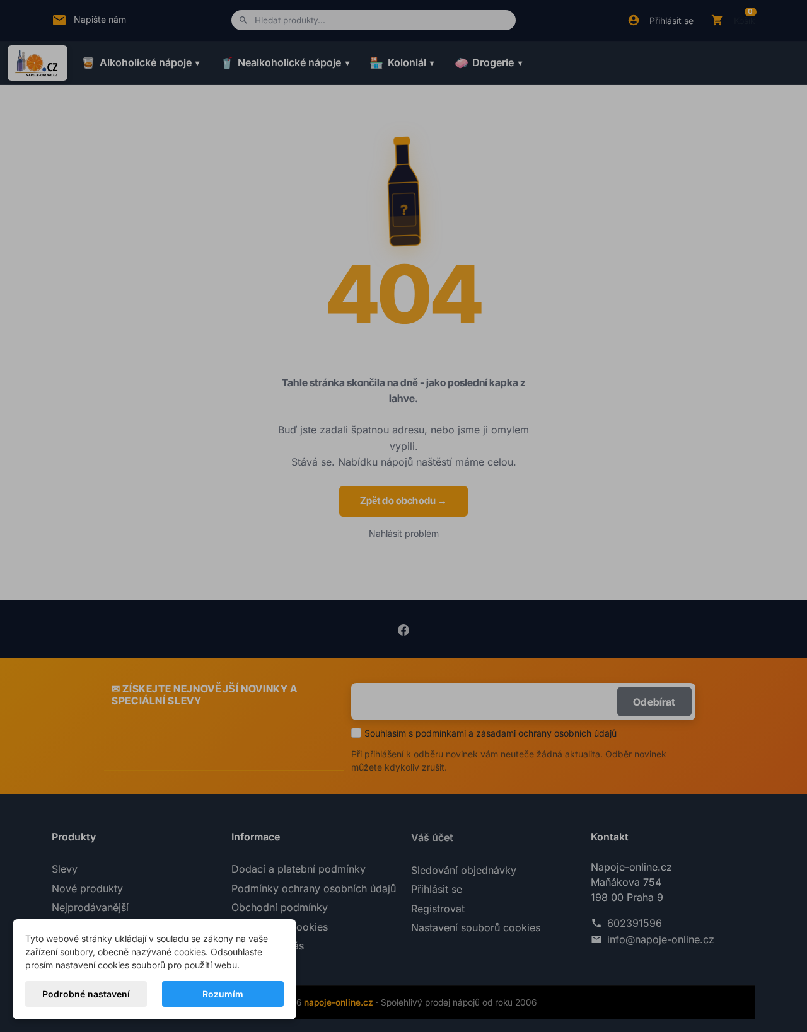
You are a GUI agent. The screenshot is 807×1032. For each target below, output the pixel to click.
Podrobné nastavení (86, 994)
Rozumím (222, 994)
